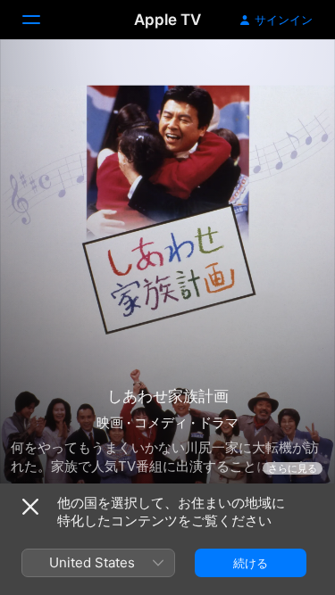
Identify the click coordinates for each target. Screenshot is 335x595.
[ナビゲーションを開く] (42, 19)
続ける (250, 563)
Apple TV (167, 20)
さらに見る (292, 468)
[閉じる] (30, 507)
